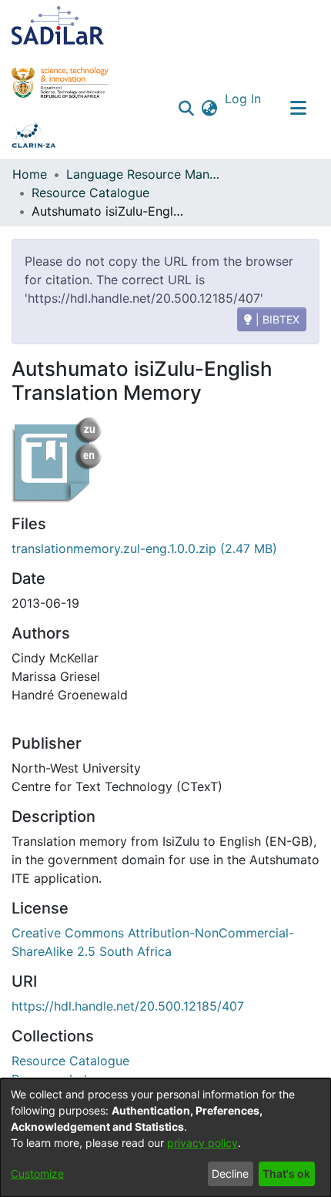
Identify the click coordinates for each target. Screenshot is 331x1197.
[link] (70, 1060)
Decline (230, 1173)
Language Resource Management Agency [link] (143, 174)
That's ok (286, 1173)
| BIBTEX (275, 319)
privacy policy (202, 1142)
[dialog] (165, 1137)
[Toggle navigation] (297, 107)
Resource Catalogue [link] (90, 192)
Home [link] (29, 174)
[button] (186, 108)
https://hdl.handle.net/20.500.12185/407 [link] (128, 1006)
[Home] (58, 25)
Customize (37, 1173)
